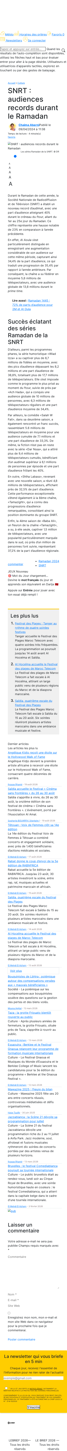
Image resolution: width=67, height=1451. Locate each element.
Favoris (58, 34)
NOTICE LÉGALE (36, 1389)
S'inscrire (33, 1407)
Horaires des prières (33, 34)
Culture (21, 83)
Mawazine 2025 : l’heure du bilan (30, 1089)
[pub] (12, 1210)
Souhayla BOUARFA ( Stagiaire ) (24, 820)
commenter (15, 564)
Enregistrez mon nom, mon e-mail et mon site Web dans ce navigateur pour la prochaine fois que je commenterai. (32, 1324)
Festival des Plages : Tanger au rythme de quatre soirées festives (36, 628)
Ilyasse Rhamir (15, 784)
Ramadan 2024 (49, 561)
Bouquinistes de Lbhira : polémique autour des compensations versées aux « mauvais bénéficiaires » (31, 981)
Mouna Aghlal (15, 1008)
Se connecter (37, 40)
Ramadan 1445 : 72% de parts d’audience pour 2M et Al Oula (32, 305)
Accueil (11, 83)
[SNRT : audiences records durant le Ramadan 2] (33, 146)
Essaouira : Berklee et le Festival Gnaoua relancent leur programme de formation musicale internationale (33, 1049)
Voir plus (16, 971)
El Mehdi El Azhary (17, 856)
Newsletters (14, 40)
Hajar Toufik (14, 1112)
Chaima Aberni (29, 125)
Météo (9, 34)
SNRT (42, 565)
